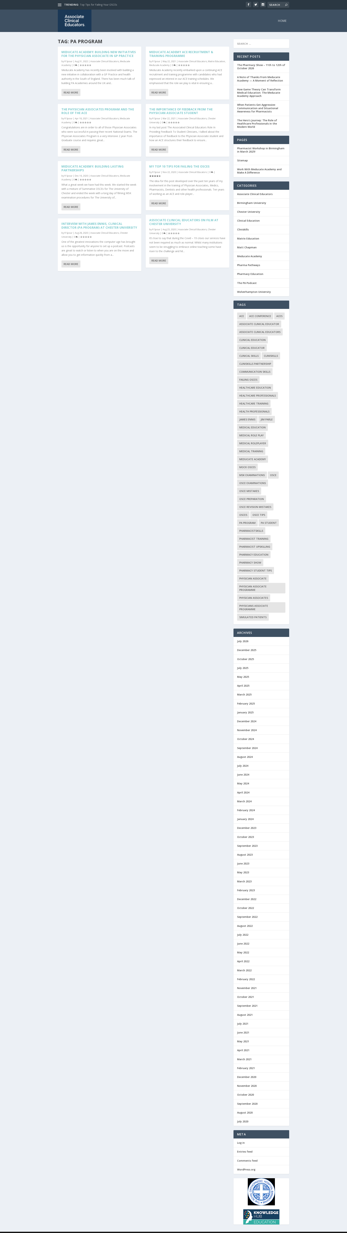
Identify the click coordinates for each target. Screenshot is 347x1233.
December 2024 (246, 721)
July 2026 (242, 641)
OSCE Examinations (252, 483)
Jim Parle (267, 419)
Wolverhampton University (254, 292)
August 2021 (245, 1014)
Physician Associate (253, 578)
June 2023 (243, 863)
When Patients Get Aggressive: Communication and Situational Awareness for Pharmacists (257, 108)
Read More (71, 92)
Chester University (248, 211)
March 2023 (244, 881)
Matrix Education (216, 61)
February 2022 (246, 979)
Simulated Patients (253, 617)
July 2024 (242, 765)
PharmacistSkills (251, 530)
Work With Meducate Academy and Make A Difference (259, 171)
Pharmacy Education (250, 274)
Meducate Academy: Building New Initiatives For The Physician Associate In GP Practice (98, 54)
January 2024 (245, 819)
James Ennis (247, 419)
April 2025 (243, 685)
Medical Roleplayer (252, 443)
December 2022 (246, 899)
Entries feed (244, 1151)
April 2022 (243, 961)
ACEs (279, 316)
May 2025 (243, 676)
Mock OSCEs (247, 467)
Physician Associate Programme (253, 588)
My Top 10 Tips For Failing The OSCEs (102, 4)
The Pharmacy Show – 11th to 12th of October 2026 (261, 66)
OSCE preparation (251, 499)
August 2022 (245, 926)
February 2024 (246, 810)
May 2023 (243, 872)
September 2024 (247, 748)
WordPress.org (246, 1169)
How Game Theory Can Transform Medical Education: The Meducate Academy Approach (259, 93)
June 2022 (243, 943)
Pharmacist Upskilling (254, 546)
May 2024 (243, 783)
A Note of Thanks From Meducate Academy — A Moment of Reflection (260, 78)
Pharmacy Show (250, 562)
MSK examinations (252, 475)
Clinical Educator (252, 348)
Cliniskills (243, 229)
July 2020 (242, 1121)
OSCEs (243, 515)
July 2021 (242, 1023)
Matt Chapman (247, 247)
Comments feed (247, 1160)
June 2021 (243, 1032)
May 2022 (243, 952)
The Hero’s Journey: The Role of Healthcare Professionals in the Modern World (257, 124)
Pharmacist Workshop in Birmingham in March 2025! (260, 150)
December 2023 (246, 828)
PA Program (247, 523)
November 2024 (247, 730)
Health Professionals (254, 411)
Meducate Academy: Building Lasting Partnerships (92, 168)
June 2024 (243, 774)
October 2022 (245, 908)
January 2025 (245, 712)
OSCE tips (258, 515)
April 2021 (243, 1050)
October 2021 (245, 997)
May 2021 (243, 1041)
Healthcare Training (253, 403)
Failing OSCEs (248, 379)
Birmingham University (251, 203)
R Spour (68, 61)
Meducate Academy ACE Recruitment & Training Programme (181, 54)
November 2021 (247, 988)
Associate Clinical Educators (104, 61)
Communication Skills (254, 371)
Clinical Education (248, 220)
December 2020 (246, 1077)
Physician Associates (253, 598)
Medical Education (252, 427)
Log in (241, 1142)
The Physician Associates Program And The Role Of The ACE (97, 111)
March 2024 (244, 801)
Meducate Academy (159, 65)
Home (282, 21)
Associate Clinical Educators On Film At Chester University (184, 222)
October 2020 (245, 1094)
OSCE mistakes (249, 491)
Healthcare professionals (257, 395)
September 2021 (247, 1005)
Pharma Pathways (248, 265)
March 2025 (244, 694)
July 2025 (242, 668)
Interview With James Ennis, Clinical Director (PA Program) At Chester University (99, 226)
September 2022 (247, 917)
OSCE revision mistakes (255, 507)
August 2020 (245, 1112)
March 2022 (244, 970)
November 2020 (247, 1086)
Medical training (251, 451)
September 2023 (247, 845)
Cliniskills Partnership (255, 363)
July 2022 (242, 934)
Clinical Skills (249, 356)
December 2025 (246, 650)
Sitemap (242, 160)
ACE (241, 316)
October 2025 (245, 659)
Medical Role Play (251, 435)
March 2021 (244, 1059)
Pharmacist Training (253, 538)
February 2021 (246, 1068)
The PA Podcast (247, 283)
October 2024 (245, 739)
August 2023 (245, 854)
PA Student (269, 523)
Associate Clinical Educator (259, 324)
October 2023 (245, 837)
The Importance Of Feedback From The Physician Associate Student (181, 111)
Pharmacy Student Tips (255, 570)
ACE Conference (260, 316)
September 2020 (247, 1103)
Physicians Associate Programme (253, 607)
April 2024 (243, 792)
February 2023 (246, 890)
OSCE (273, 475)
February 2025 (246, 703)
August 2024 (245, 757)
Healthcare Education (255, 387)
